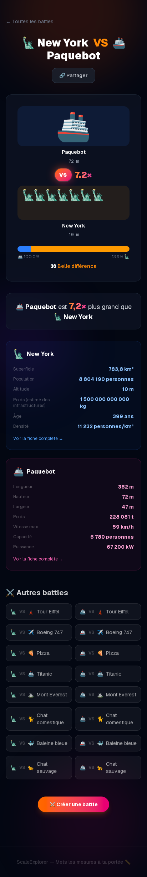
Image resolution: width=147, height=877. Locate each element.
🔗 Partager (73, 75)
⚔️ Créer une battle (73, 804)
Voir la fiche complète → (38, 438)
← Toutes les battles (30, 21)
